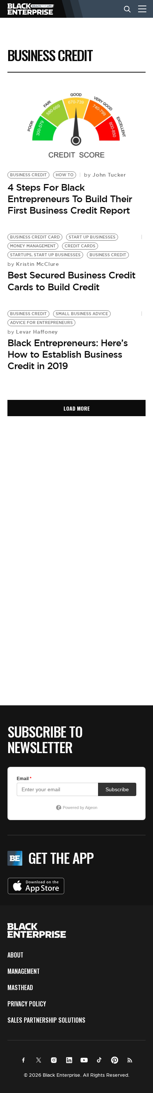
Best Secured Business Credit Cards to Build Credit (71, 281)
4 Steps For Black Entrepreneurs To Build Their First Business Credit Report (69, 198)
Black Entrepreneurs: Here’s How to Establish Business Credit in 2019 (67, 354)
